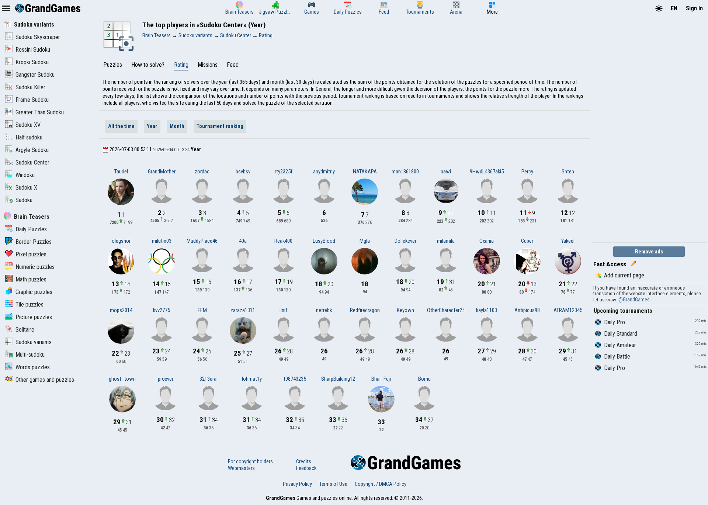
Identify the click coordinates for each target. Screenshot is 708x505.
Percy (527, 171)
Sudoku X (26, 187)
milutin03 (161, 241)
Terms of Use (333, 484)
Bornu (424, 379)
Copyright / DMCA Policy (380, 484)
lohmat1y (252, 379)
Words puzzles (32, 367)
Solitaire (24, 329)
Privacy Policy (297, 484)
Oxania (486, 241)
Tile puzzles (29, 304)
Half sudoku (28, 137)
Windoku (25, 175)
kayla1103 (486, 310)
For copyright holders (250, 461)
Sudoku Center (32, 162)
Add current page (624, 275)
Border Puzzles (33, 241)
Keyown (405, 310)
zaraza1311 (242, 310)
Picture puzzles (33, 317)
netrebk (324, 310)
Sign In (694, 8)
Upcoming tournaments (623, 310)
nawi (446, 171)
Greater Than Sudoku (39, 112)
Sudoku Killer (30, 87)
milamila (446, 241)
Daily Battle (617, 356)
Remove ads (649, 251)
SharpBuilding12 (338, 379)
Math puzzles (30, 279)
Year (152, 126)
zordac (202, 171)
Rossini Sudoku (32, 49)
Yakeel (568, 241)
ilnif (283, 310)
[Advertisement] (646, 128)
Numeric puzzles (35, 266)
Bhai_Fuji (381, 379)
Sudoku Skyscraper (37, 37)
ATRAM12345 (567, 310)
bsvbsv (243, 171)
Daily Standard (620, 333)
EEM (202, 310)
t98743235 (295, 379)
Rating (181, 64)
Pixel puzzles (30, 254)
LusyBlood (324, 241)
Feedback (306, 468)
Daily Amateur (620, 345)
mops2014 (121, 310)
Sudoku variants (34, 24)
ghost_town (122, 379)
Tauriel (121, 171)
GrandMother (162, 171)
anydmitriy (324, 171)
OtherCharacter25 (446, 310)
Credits (303, 461)
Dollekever (405, 241)
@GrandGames (634, 299)
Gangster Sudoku (35, 74)
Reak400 (283, 241)
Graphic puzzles (33, 291)
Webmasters (241, 468)
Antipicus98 (527, 310)
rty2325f (283, 171)
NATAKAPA (365, 171)
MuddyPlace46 (202, 241)
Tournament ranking (220, 126)
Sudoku (23, 200)
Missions (208, 64)
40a (243, 241)
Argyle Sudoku (32, 149)
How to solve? (147, 64)
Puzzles (112, 64)
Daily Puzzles (31, 229)
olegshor (121, 241)
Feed (233, 64)
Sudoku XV (28, 124)
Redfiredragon (365, 310)
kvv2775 (161, 310)
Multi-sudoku (30, 354)
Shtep (568, 171)
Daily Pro (614, 322)
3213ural (208, 379)
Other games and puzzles (44, 379)
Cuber (527, 241)
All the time (121, 126)
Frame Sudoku (32, 99)
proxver (165, 379)
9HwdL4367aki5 (487, 171)
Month (177, 126)
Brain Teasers (31, 216)
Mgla (365, 241)
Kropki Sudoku (32, 62)
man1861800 (405, 171)
